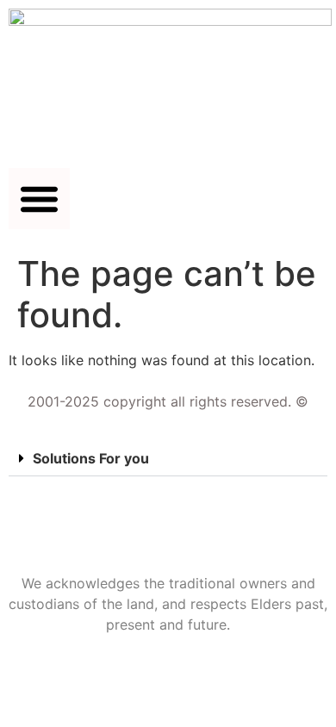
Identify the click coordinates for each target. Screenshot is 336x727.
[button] (39, 198)
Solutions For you (91, 458)
